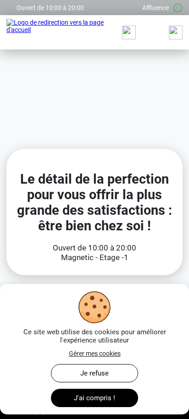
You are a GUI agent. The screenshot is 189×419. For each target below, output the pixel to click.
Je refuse (94, 373)
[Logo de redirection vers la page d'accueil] (56, 32)
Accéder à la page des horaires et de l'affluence (72, 3)
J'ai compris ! (94, 398)
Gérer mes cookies (95, 353)
